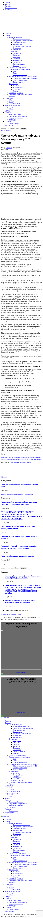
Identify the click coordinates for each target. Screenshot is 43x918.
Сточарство (13, 51)
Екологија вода (18, 82)
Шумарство (17, 48)
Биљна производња (15, 37)
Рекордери (12, 120)
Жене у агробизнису (16, 114)
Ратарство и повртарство (21, 39)
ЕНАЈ (11, 107)
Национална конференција (18, 116)
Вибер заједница (21, 672)
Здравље (12, 96)
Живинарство (17, 60)
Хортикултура (17, 44)
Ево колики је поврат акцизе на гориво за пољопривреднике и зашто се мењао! (20, 601)
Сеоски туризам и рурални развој (20, 94)
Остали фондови (14, 103)
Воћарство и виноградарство (23, 41)
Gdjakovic (9, 148)
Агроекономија (14, 84)
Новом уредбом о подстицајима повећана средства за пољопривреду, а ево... (19, 503)
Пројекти (8, 112)
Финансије (16, 85)
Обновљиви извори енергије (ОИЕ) (25, 78)
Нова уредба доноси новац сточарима (17, 556)
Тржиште (16, 91)
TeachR (27, 619)
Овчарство (16, 57)
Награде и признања (16, 118)
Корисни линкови (11, 8)
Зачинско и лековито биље (22, 46)
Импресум (8, 9)
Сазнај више (21, 712)
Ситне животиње (19, 64)
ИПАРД (11, 102)
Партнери (8, 6)
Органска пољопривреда (17, 67)
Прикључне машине (20, 75)
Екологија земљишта (20, 80)
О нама (7, 2)
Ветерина (16, 66)
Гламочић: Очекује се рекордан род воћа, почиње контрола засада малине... (19, 547)
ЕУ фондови (9, 98)
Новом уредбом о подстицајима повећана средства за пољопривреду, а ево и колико (23, 577)
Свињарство (17, 55)
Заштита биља (17, 50)
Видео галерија (14, 123)
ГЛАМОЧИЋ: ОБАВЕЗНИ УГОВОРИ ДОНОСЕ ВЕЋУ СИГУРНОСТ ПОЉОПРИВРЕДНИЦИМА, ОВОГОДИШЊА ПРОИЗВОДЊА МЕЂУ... (21, 515)
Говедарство (17, 53)
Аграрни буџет (18, 87)
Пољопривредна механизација (19, 69)
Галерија (8, 121)
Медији (7, 111)
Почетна (8, 33)
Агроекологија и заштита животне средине (23, 76)
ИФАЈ (11, 109)
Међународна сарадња (12, 105)
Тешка (15, 73)
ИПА (10, 100)
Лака (14, 71)
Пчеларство (17, 62)
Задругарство (9, 125)
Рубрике (7, 35)
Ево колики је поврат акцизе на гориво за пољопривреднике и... (19, 527)
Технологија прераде (16, 93)
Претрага (23, 128)
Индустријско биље (19, 42)
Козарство (16, 58)
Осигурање (16, 89)
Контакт (7, 4)
